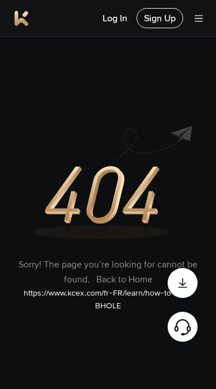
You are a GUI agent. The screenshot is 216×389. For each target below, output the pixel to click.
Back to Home (124, 279)
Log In (115, 18)
